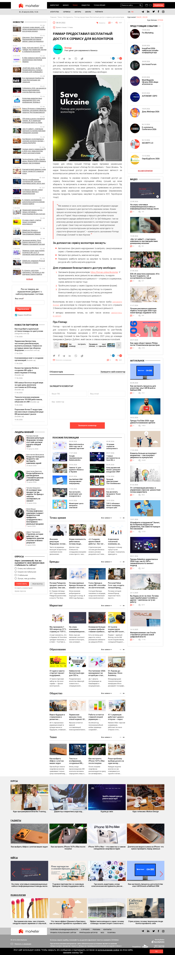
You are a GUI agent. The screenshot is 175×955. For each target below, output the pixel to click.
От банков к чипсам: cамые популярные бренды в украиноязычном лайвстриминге (32, 192)
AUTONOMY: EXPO (149, 96)
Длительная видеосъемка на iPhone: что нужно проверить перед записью (146, 848)
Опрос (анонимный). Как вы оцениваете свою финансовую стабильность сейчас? (29, 562)
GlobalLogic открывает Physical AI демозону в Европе (33, 262)
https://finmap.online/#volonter (104, 272)
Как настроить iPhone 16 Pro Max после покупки (68, 848)
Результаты (37, 584)
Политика (111, 932)
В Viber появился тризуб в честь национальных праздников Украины (34, 60)
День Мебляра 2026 (150, 112)
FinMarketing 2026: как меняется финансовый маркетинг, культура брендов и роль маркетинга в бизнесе (34, 90)
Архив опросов (20, 591)
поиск (140, 5)
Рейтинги (99, 12)
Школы (88, 12)
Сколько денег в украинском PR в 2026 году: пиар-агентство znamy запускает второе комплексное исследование (34, 151)
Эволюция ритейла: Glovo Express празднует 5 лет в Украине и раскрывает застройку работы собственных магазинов (34, 242)
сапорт (58, 316)
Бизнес (66, 5)
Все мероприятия (145, 171)
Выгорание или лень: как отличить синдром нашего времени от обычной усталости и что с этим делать (29, 922)
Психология (18, 895)
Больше (29, 279)
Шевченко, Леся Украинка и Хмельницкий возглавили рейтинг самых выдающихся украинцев (32, 39)
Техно (75, 5)
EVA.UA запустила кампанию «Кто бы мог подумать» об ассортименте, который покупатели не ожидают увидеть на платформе (144, 278)
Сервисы (66, 12)
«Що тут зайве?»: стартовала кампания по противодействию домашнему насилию (33, 131)
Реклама (96, 929)
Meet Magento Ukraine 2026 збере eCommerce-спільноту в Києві (150, 83)
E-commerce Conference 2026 (149, 128)
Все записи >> (106, 518)
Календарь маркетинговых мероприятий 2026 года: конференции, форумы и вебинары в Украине (32, 100)
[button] (123, 517)
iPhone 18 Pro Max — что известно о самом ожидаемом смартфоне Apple (107, 848)
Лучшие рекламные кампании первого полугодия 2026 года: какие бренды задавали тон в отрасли (143, 312)
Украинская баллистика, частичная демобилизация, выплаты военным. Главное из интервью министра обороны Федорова (28, 345)
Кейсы (14, 857)
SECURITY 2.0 (147, 143)
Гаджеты (16, 820)
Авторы (78, 12)
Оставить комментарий (23, 588)
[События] (150, 5)
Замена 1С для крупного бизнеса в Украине (76, 470)
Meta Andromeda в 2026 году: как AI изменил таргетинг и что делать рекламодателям (76, 448)
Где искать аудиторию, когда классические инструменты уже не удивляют (106, 885)
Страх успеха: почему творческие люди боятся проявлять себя (145, 922)
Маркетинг (54, 5)
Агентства (54, 12)
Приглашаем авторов (88, 932)
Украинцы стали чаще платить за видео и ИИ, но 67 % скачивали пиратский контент (33, 252)
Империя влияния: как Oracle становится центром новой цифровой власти (143, 635)
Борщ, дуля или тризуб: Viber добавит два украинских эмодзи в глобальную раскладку (34, 49)
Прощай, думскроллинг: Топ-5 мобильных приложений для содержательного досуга (113, 484)
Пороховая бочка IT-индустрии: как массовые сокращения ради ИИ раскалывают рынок (29, 411)
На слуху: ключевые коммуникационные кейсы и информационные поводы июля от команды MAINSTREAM (144, 208)
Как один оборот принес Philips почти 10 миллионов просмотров (144, 344)
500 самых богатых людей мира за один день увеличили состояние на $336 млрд (29, 385)
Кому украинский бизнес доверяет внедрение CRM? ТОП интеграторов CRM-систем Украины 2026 (113, 473)
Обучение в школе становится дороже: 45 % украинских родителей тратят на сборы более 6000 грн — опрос (33, 121)
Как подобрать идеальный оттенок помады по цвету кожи (29, 330)
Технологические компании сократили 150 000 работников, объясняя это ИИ (28, 399)
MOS (102, 932)
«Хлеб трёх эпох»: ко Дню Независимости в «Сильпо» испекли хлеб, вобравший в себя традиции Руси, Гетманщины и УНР (32, 70)
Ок (156, 951)
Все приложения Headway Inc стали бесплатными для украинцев (33, 80)
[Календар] (146, 5)
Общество (85, 5)
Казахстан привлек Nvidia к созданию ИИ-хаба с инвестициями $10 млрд (27, 370)
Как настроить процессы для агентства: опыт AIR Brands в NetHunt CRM (143, 388)
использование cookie (108, 950)
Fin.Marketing (147, 33)
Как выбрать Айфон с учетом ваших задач (29, 847)
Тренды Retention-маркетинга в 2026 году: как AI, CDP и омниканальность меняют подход (144, 562)
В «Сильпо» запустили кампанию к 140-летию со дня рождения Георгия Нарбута (33, 272)
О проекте (85, 929)
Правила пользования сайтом (63, 932)
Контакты (107, 929)
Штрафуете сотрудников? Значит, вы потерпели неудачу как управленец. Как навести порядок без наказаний (145, 525)
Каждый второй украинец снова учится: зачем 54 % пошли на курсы (34, 171)
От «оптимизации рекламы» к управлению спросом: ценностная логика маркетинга (145, 490)
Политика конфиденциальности (64, 929)
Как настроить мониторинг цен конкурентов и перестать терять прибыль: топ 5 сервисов (76, 497)
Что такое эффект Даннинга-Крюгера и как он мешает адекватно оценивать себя (68, 922)
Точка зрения (99, 5)
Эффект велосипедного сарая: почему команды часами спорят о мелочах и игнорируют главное (107, 922)
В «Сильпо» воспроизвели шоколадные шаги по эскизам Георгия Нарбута (33, 202)
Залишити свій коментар (112, 372)
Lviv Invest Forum (149, 64)
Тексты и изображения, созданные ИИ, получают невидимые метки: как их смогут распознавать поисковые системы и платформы (34, 181)
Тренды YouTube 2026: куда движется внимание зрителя (142, 422)
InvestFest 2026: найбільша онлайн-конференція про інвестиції (150, 51)
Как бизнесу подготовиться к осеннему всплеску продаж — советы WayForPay (33, 141)
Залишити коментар (87, 425)
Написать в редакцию (63, 360)
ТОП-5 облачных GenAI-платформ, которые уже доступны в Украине (113, 507)
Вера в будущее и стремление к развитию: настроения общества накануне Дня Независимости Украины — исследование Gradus (34, 110)
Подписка (158, 5)
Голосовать (22, 584)
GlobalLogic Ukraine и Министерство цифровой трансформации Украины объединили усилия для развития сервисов (31, 232)
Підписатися (23, 309)
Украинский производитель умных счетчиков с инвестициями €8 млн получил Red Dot (33, 212)
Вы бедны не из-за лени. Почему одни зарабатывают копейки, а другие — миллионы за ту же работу (144, 599)
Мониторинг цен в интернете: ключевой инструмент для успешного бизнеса (76, 508)
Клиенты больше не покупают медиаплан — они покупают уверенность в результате (143, 455)
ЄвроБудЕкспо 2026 (150, 159)
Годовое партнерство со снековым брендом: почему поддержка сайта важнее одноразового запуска (68, 885)
